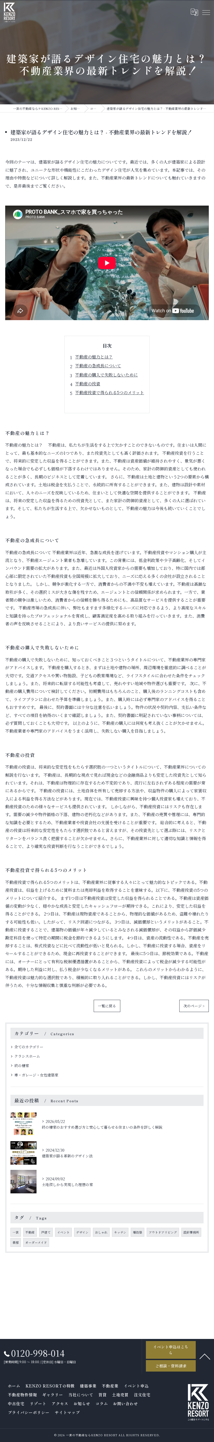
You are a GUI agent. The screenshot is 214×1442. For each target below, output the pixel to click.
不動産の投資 (87, 384)
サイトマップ (67, 1412)
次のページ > (194, 1005)
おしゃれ (101, 1232)
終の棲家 (21, 1065)
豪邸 (16, 1242)
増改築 (137, 1232)
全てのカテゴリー (28, 1046)
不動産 (30, 1232)
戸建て (46, 1232)
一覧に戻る (107, 1005)
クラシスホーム (27, 1056)
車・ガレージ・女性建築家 (36, 1075)
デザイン (82, 1232)
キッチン (120, 1232)
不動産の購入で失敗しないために (106, 375)
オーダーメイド (36, 1242)
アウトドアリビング (163, 1232)
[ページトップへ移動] (205, 1356)
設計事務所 (191, 1232)
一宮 (16, 1232)
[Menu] (206, 12)
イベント (63, 1232)
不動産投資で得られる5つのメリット (109, 393)
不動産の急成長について (98, 366)
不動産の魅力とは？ (94, 357)
